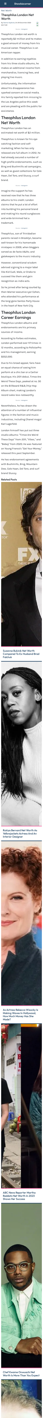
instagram (24, 29)
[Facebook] (37, 23)
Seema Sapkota (9, 23)
